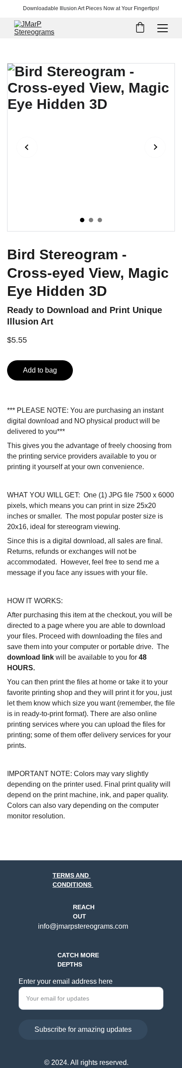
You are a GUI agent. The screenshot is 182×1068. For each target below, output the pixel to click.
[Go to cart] (140, 28)
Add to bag (40, 370)
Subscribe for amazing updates (83, 1029)
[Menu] (162, 28)
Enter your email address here (66, 981)
